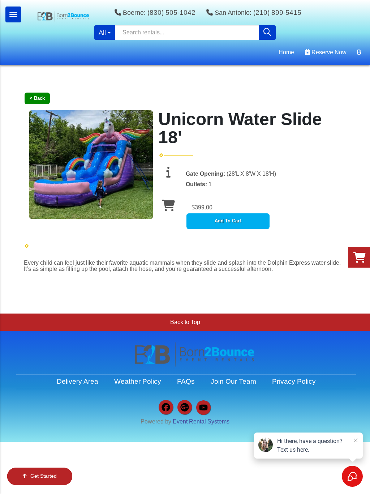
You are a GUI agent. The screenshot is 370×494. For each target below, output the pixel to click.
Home (286, 52)
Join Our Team (233, 381)
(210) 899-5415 (277, 12)
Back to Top (185, 322)
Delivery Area (77, 381)
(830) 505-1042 (171, 12)
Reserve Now (328, 52)
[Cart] (359, 52)
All (102, 32)
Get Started (43, 476)
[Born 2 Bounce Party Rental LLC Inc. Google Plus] (184, 407)
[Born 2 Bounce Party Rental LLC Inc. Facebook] (166, 407)
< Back (37, 98)
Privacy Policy (294, 381)
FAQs (186, 381)
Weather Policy (137, 381)
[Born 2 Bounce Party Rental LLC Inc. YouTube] (203, 407)
